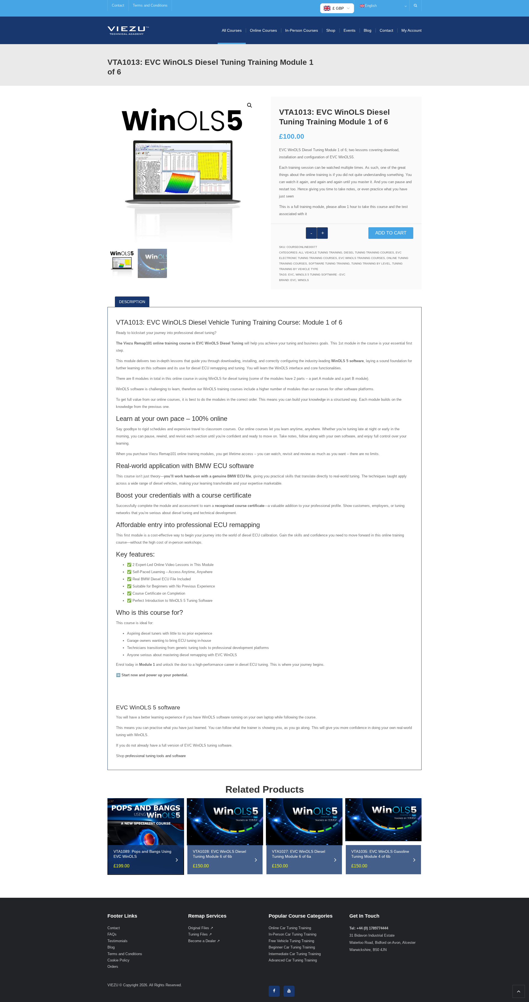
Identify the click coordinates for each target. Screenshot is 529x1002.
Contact (118, 5)
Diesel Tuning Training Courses (369, 252)
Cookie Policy (118, 960)
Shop (330, 30)
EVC (291, 274)
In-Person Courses (301, 30)
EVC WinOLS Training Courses (362, 258)
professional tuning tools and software (155, 756)
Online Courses (263, 30)
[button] (250, 105)
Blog (367, 30)
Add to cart (390, 233)
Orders (112, 966)
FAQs (112, 934)
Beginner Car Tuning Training (292, 947)
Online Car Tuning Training (290, 928)
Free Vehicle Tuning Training (291, 941)
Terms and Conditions (150, 5)
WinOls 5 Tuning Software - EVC (320, 274)
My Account (411, 30)
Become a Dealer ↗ (204, 941)
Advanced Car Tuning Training (293, 960)
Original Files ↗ (200, 928)
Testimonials (117, 941)
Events (349, 30)
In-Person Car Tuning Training (292, 934)
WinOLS (303, 280)
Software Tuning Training (329, 263)
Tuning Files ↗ (200, 934)
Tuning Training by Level (370, 263)
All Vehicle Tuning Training (320, 252)
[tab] (134, 301)
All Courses (232, 30)
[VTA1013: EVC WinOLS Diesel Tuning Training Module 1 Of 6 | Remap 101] (128, 30)
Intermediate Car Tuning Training (295, 954)
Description (132, 302)
